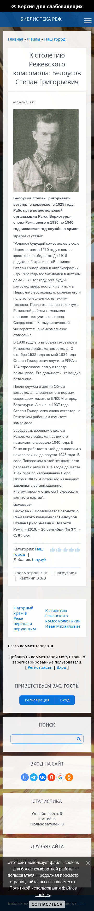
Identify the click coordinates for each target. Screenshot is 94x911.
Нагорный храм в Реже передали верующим (25, 618)
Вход (61, 667)
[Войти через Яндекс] (51, 777)
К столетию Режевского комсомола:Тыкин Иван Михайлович (62, 618)
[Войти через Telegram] (34, 777)
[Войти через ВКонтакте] (42, 777)
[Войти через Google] (60, 777)
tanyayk (39, 559)
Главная (15, 39)
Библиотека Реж (41, 19)
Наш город (55, 39)
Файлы (33, 39)
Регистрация (40, 667)
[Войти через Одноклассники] (69, 777)
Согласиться (47, 904)
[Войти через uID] (25, 777)
